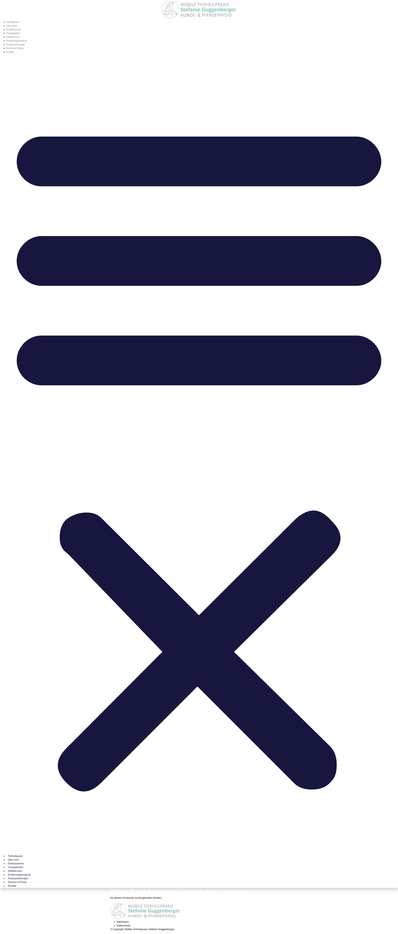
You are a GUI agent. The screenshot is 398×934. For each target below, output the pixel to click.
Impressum (123, 921)
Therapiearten (13, 33)
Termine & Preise (15, 48)
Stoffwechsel (12, 37)
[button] (199, 453)
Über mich (11, 25)
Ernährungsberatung (16, 40)
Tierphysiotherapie (15, 44)
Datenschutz (123, 925)
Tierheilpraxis (13, 22)
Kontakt (10, 52)
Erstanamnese (13, 29)
